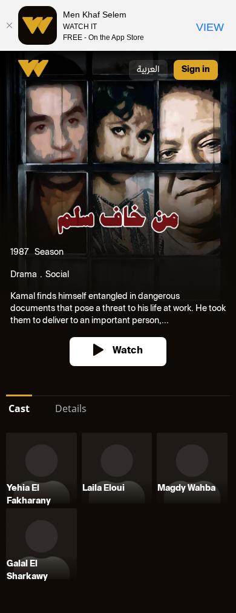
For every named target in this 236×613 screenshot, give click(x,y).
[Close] (9, 25)
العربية (148, 70)
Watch (128, 351)
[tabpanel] (118, 508)
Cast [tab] (19, 408)
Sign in (196, 70)
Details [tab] (71, 408)
